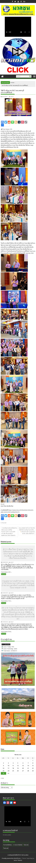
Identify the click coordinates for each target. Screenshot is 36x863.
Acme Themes (18, 860)
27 (23, 771)
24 (8, 771)
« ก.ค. (2, 778)
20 (23, 768)
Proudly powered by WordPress (11, 858)
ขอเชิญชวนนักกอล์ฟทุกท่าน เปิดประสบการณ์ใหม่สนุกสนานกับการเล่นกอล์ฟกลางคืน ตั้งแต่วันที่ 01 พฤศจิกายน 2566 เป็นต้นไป (9, 531)
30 (3, 773)
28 (28, 771)
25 (13, 771)
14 (28, 765)
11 (13, 765)
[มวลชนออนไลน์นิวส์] (2, 76)
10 (8, 765)
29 (33, 771)
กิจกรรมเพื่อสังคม (7, 845)
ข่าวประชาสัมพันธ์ (17, 845)
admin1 (12, 96)
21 (28, 768)
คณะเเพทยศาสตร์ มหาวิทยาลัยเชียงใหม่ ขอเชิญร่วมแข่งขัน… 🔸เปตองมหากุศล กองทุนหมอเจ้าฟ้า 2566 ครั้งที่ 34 (27, 530)
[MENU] (34, 76)
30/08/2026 (5, 562)
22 (33, 768)
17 (8, 768)
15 (33, 765)
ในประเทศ (5, 848)
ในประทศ (4, 523)
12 (18, 765)
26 (18, 771)
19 (18, 768)
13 (23, 765)
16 (3, 768)
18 (13, 768)
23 (3, 771)
